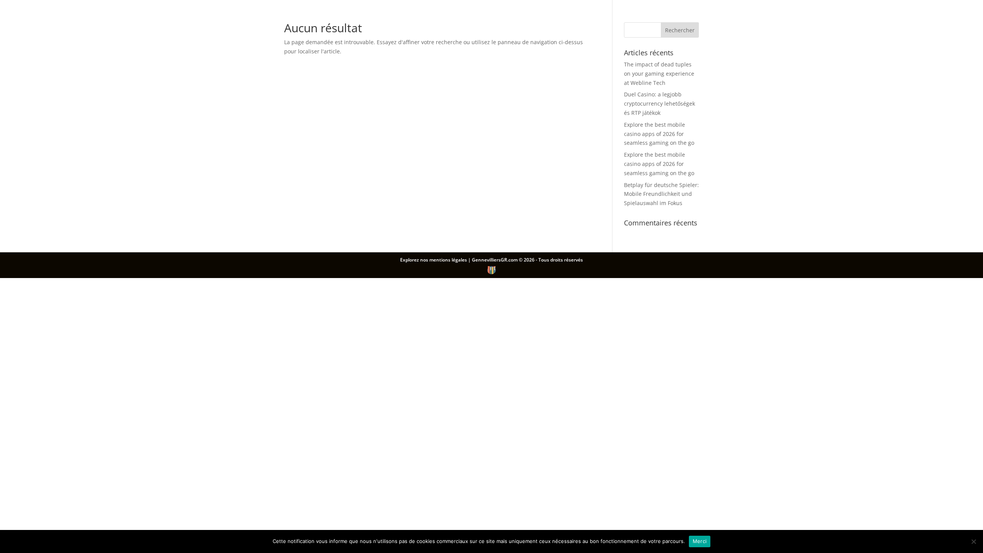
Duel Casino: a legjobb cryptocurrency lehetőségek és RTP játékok (659, 103)
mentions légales (448, 260)
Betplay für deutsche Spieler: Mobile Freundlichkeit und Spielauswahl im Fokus (661, 194)
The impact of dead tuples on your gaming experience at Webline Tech (659, 73)
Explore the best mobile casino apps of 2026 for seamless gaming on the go (659, 134)
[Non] (973, 541)
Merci (700, 541)
